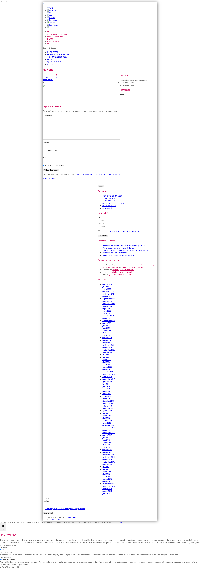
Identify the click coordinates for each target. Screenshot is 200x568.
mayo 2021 (106, 330)
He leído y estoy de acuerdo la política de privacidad (120, 231)
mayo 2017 (106, 442)
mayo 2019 (106, 389)
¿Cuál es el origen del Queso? (120, 274)
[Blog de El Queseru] (44, 3)
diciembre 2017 (108, 425)
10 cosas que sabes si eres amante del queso (140, 264)
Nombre (46, 142)
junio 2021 (106, 328)
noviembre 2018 (108, 403)
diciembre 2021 (108, 315)
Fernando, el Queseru (110, 267)
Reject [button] (111, 522)
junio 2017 (106, 440)
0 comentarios (48, 79)
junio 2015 (106, 493)
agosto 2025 (107, 301)
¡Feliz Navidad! (49, 178)
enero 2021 (106, 340)
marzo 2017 (106, 447)
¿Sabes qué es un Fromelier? (133, 267)
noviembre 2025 (108, 294)
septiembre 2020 (108, 350)
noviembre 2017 (108, 427)
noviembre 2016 (108, 457)
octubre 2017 (107, 430)
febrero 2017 (107, 449)
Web (44, 157)
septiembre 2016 (108, 462)
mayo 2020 (106, 359)
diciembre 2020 (108, 342)
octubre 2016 (107, 459)
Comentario (48, 115)
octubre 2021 (107, 318)
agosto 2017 (107, 435)
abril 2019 (106, 391)
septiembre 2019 (108, 379)
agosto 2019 (107, 381)
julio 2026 (105, 286)
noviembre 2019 (108, 374)
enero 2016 (106, 481)
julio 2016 (105, 466)
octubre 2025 (107, 296)
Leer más (118, 522)
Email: (100, 217)
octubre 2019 (107, 376)
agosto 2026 (107, 284)
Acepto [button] (106, 522)
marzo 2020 (106, 364)
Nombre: (101, 223)
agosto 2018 (107, 410)
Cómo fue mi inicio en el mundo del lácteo (118, 248)
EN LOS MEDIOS (109, 200)
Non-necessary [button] (6, 557)
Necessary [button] (4, 547)
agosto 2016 (107, 464)
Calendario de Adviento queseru (114, 252)
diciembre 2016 (108, 454)
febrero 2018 (107, 420)
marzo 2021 (106, 335)
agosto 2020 (107, 352)
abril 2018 (106, 418)
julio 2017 (105, 437)
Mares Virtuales (58, 520)
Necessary (7, 550)
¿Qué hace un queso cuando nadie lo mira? (118, 255)
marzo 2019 (106, 393)
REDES (50, 44)
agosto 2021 (107, 323)
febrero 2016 (107, 479)
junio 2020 (106, 357)
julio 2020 (105, 354)
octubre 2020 (107, 347)
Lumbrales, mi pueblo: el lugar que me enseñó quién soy (123, 245)
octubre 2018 (107, 406)
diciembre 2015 (108, 483)
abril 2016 (106, 474)
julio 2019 (105, 384)
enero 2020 (106, 369)
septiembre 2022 (108, 308)
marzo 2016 (106, 476)
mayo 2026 (106, 289)
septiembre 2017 (108, 432)
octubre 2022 (107, 306)
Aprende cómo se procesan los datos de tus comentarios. (98, 174)
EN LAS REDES (108, 198)
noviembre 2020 (108, 345)
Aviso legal (72, 517)
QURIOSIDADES (53, 41)
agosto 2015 (107, 491)
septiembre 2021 (108, 320)
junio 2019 (106, 386)
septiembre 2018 (108, 408)
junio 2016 (106, 469)
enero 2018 (106, 423)
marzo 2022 (106, 313)
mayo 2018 (106, 415)
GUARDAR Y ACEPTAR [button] (9, 567)
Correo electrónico (50, 150)
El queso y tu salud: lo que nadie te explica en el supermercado (126, 250)
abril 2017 (106, 445)
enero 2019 (106, 398)
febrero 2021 (107, 337)
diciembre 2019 (108, 371)
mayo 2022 (106, 311)
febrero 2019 (107, 396)
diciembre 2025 (108, 291)
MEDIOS (50, 39)
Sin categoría (107, 208)
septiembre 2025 (108, 298)
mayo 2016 (106, 471)
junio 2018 (106, 413)
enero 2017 (106, 452)
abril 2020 (106, 362)
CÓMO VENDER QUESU (55, 36)
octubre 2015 (107, 488)
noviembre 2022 (108, 303)
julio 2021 (105, 325)
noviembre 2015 (108, 486)
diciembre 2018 (108, 401)
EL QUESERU (52, 31)
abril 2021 (106, 333)
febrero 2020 (107, 367)
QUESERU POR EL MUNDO (57, 34)
